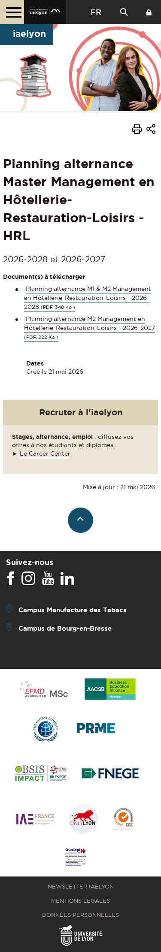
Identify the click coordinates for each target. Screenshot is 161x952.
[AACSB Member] (110, 690)
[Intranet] (149, 12)
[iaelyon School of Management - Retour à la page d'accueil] (45, 12)
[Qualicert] (123, 819)
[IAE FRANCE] (35, 820)
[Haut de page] (80, 520)
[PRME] (97, 729)
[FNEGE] (111, 775)
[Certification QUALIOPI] (75, 858)
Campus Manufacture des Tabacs (72, 610)
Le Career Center (45, 453)
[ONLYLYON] (83, 820)
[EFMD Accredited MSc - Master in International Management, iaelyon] (44, 689)
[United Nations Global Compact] (45, 729)
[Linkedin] (67, 578)
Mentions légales (80, 901)
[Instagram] (28, 578)
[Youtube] (48, 578)
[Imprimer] (137, 130)
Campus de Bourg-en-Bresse (65, 628)
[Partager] (151, 130)
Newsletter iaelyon (81, 886)
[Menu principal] (12, 12)
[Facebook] (10, 578)
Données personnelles (80, 915)
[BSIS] (41, 774)
